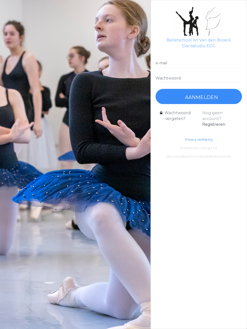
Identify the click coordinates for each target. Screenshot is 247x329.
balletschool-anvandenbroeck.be (205, 156)
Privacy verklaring (199, 139)
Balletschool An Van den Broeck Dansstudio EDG (198, 43)
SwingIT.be (208, 148)
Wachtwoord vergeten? (177, 116)
